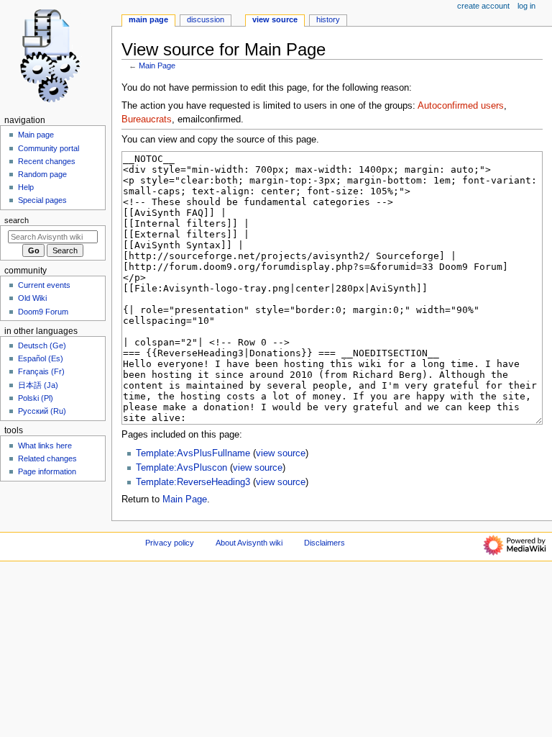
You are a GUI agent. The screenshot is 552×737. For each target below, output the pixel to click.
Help (26, 187)
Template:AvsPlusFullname (193, 453)
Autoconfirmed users (461, 106)
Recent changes (46, 161)
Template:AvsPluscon (181, 468)
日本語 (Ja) (38, 385)
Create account (483, 5)
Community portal (48, 148)
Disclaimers (324, 542)
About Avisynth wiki (249, 542)
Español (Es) (40, 358)
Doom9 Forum (43, 311)
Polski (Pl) (35, 398)
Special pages (42, 200)
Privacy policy (169, 542)
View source (275, 19)
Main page (36, 134)
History (328, 19)
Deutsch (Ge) (42, 345)
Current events (44, 285)
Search (16, 220)
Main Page (157, 65)
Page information (47, 471)
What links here (45, 445)
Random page (42, 174)
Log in (526, 5)
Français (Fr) (41, 371)
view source (280, 453)
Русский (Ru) (42, 411)
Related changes (47, 458)
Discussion (205, 19)
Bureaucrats (146, 119)
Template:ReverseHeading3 (193, 482)
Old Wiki (32, 298)
